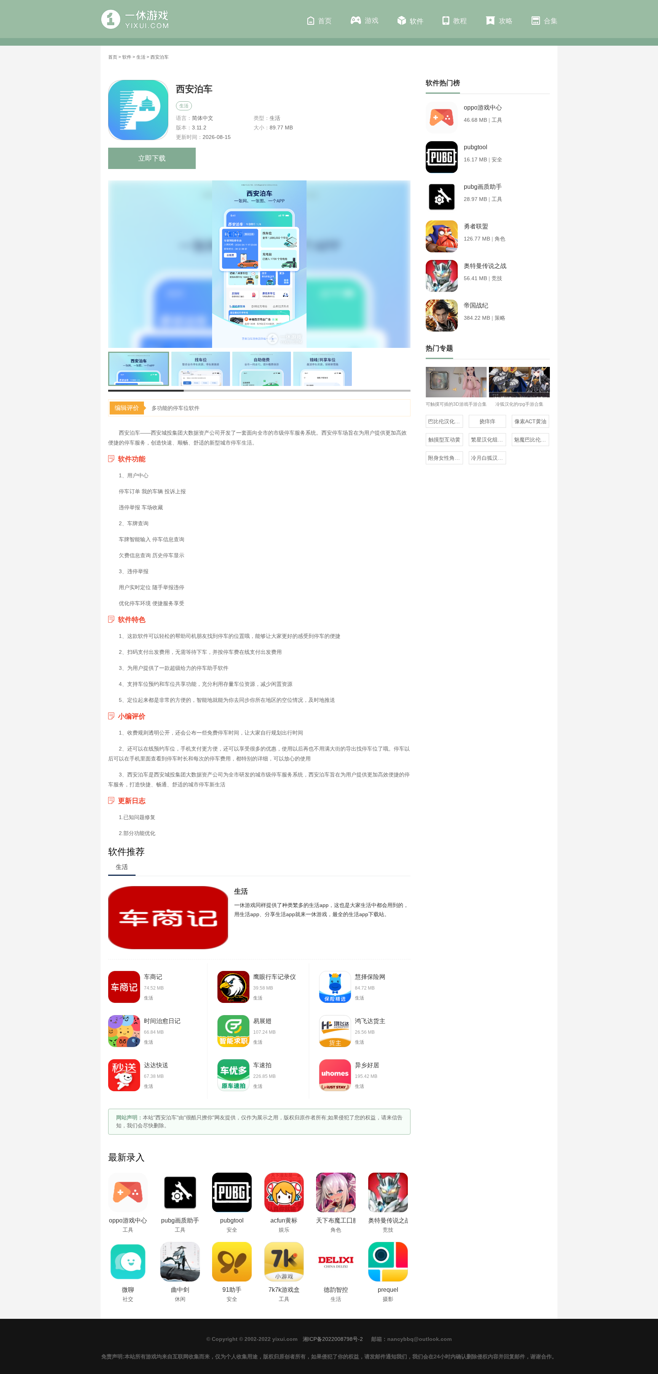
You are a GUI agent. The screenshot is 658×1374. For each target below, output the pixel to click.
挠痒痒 (487, 421)
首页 (325, 21)
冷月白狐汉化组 (488, 458)
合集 (550, 21)
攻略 (506, 21)
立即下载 (152, 158)
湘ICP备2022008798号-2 (333, 1339)
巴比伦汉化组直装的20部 (445, 421)
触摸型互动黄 (444, 440)
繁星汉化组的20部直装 (488, 440)
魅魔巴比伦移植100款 (531, 440)
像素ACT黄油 (530, 421)
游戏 (372, 20)
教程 (460, 21)
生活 (140, 57)
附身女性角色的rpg (445, 458)
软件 (416, 21)
